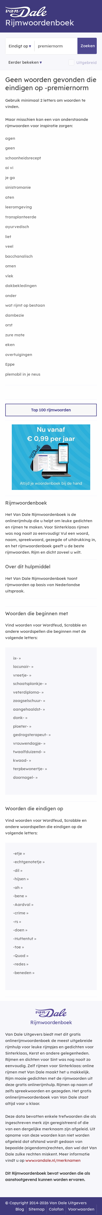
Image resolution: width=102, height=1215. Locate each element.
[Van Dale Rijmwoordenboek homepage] (28, 13)
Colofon (56, 1209)
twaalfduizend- (27, 751)
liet (8, 236)
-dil (16, 870)
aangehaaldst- (27, 709)
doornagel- (24, 777)
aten (9, 197)
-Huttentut (23, 938)
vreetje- (20, 675)
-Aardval (21, 904)
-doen (18, 929)
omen (10, 265)
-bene (18, 895)
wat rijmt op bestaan (25, 305)
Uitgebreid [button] (86, 62)
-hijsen (19, 878)
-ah (16, 887)
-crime (19, 912)
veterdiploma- (27, 692)
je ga (10, 177)
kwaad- (20, 760)
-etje (17, 853)
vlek (9, 275)
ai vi (9, 167)
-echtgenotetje (27, 861)
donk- (18, 717)
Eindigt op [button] (18, 46)
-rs (15, 921)
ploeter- (20, 726)
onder (10, 295)
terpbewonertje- (28, 768)
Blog (19, 1209)
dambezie (14, 315)
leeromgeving (18, 206)
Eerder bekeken (23, 62)
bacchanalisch (19, 256)
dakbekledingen (21, 285)
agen (10, 138)
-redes (19, 964)
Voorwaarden (81, 1209)
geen (10, 147)
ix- (15, 658)
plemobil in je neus (22, 374)
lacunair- (21, 666)
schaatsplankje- (28, 683)
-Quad (19, 955)
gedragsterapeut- (30, 734)
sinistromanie (18, 187)
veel (9, 246)
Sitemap (36, 1209)
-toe (17, 946)
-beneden (22, 972)
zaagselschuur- (27, 700)
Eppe (10, 364)
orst (9, 324)
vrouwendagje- (27, 743)
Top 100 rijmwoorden (51, 409)
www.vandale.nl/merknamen (53, 1160)
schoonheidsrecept (23, 157)
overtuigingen (18, 354)
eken (10, 344)
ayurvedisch (17, 226)
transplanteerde (20, 216)
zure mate (15, 334)
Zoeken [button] (88, 45)
